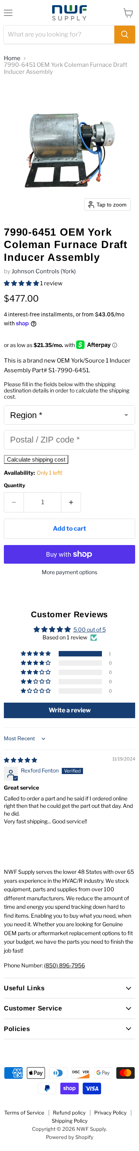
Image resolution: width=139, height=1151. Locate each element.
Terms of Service (24, 1112)
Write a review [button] (70, 710)
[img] (20, 760)
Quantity (14, 485)
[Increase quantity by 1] (71, 502)
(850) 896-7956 (64, 965)
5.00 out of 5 (89, 629)
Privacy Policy (110, 1112)
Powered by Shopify (69, 1137)
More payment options (69, 572)
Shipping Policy (70, 1121)
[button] (22, 283)
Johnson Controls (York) (44, 271)
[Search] (124, 34)
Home (12, 58)
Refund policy (69, 1112)
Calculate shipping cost (36, 459)
